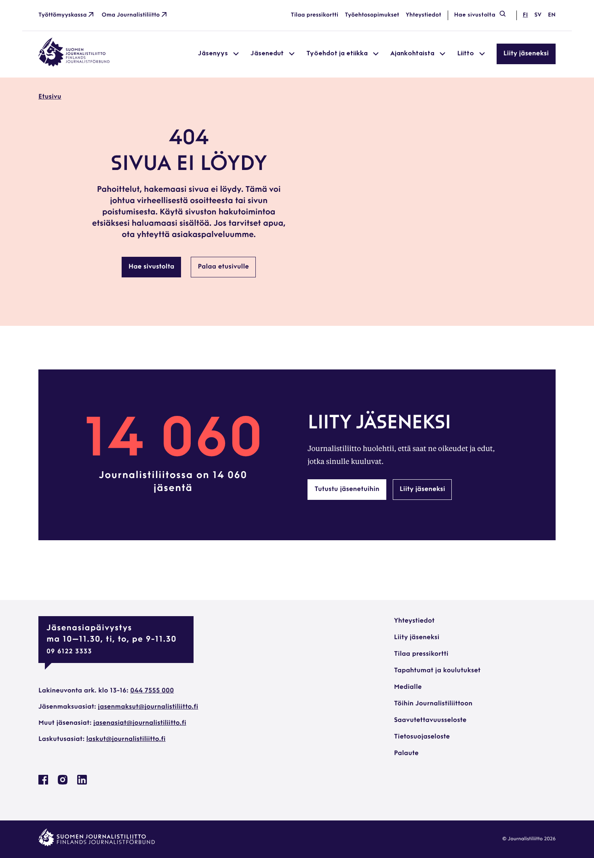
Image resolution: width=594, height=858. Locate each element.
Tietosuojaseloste (422, 737)
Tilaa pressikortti (315, 15)
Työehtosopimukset (372, 15)
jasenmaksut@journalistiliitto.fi (148, 707)
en (552, 15)
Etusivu (49, 97)
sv (537, 15)
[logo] (74, 65)
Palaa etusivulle (223, 267)
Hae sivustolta (474, 15)
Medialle (408, 687)
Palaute (406, 753)
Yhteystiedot (423, 15)
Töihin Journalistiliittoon (433, 704)
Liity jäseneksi (526, 53)
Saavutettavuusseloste (430, 720)
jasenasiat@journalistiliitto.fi (139, 723)
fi (525, 15)
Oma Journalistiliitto (131, 15)
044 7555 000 (152, 691)
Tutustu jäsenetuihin (346, 489)
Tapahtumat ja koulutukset (437, 670)
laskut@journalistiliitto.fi (126, 739)
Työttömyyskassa (62, 15)
